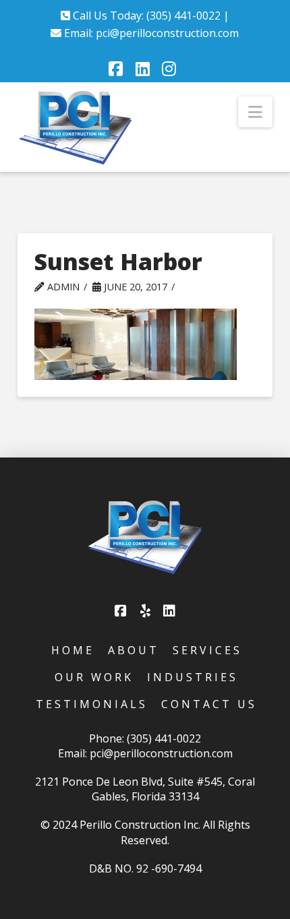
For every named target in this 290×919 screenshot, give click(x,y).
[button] (255, 111)
